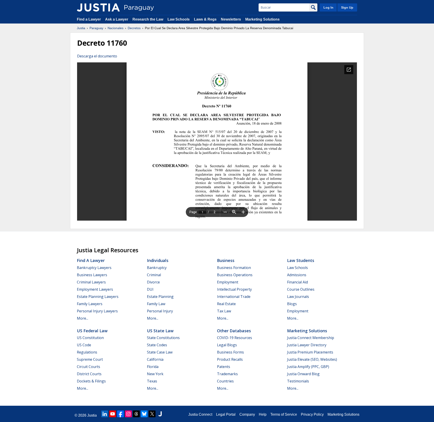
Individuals (157, 260)
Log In (328, 7)
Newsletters (231, 19)
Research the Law (147, 19)
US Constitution (90, 337)
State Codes (157, 344)
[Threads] (136, 413)
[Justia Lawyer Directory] (160, 413)
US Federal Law (92, 330)
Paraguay (96, 28)
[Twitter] (152, 413)
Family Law (156, 303)
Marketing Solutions (262, 19)
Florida (152, 366)
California (155, 359)
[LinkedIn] (104, 413)
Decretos (134, 28)
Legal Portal (226, 414)
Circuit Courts (88, 366)
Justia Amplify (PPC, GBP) (308, 366)
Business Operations (234, 274)
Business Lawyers (92, 274)
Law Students (300, 260)
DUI (150, 289)
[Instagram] (128, 413)
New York (155, 373)
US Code (84, 344)
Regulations (87, 352)
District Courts (89, 373)
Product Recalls (230, 359)
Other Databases (234, 330)
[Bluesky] (144, 413)
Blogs (292, 303)
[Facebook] (120, 413)
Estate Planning (160, 296)
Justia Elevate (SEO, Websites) (312, 359)
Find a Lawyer (89, 19)
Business (225, 260)
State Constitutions (163, 337)
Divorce (153, 282)
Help (263, 414)
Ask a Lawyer (117, 19)
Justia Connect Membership (310, 337)
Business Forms (230, 352)
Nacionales (115, 28)
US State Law (160, 330)
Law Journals (298, 296)
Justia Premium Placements (310, 352)
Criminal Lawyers (91, 282)
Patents (223, 366)
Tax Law (224, 311)
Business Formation (234, 267)
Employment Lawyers (95, 289)
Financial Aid (297, 282)
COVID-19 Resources (234, 337)
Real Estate (226, 303)
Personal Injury (160, 311)
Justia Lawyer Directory (306, 344)
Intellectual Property (234, 289)
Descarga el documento (97, 56)
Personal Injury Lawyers (97, 311)
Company (247, 414)
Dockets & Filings (91, 381)
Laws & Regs (205, 19)
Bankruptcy (157, 267)
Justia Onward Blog (303, 373)
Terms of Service (283, 414)
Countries (225, 381)
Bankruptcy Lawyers (94, 267)
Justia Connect (200, 414)
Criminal (154, 274)
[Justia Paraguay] (98, 7)
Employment (227, 282)
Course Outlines (300, 289)
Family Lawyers (89, 303)
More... (82, 318)
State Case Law (159, 352)
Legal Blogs (227, 344)
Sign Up (347, 7)
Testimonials (298, 381)
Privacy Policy (312, 414)
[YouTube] (112, 413)
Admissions (296, 274)
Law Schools (178, 19)
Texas (152, 381)
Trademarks (227, 373)
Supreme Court (90, 359)
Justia (81, 28)
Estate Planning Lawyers (97, 296)
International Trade (233, 296)
